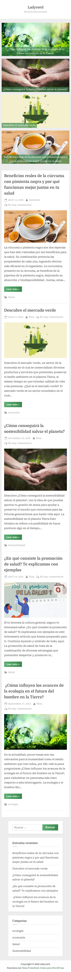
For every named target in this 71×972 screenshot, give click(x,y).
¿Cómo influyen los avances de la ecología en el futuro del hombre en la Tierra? (34, 691)
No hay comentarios (20, 205)
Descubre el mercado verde (30, 310)
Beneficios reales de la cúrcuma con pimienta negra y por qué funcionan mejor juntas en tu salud (35, 857)
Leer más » (14, 290)
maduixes (34, 199)
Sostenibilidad (16, 545)
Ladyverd (35, 7)
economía (13, 412)
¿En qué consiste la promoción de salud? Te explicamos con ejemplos (33, 564)
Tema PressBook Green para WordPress (43, 968)
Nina (31, 316)
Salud (11, 297)
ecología (13, 804)
